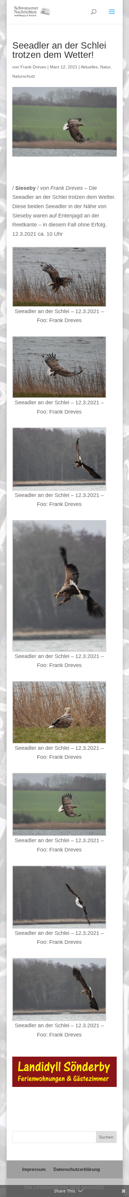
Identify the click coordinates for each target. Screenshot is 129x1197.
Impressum (34, 1169)
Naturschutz (23, 76)
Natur (105, 66)
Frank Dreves (33, 66)
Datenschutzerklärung (76, 1169)
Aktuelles (89, 66)
